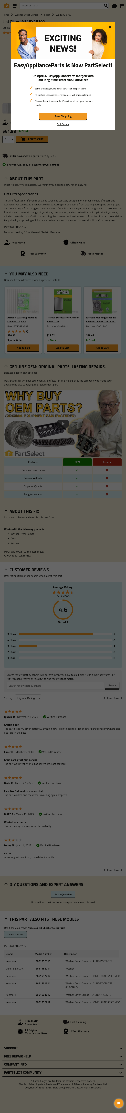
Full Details (63, 124)
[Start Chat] (118, 1103)
